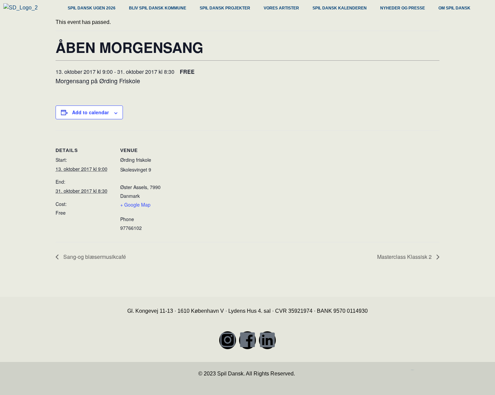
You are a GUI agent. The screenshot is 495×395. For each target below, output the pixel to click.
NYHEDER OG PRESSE (402, 8)
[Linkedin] (267, 340)
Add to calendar (90, 112)
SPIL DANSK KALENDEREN (339, 8)
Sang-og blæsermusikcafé (94, 257)
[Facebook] (247, 340)
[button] (93, 9)
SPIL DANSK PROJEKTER (225, 8)
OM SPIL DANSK (454, 8)
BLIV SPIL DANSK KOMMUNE (157, 8)
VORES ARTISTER (281, 8)
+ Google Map (135, 204)
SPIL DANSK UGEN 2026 (92, 8)
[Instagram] (227, 340)
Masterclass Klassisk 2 (405, 257)
